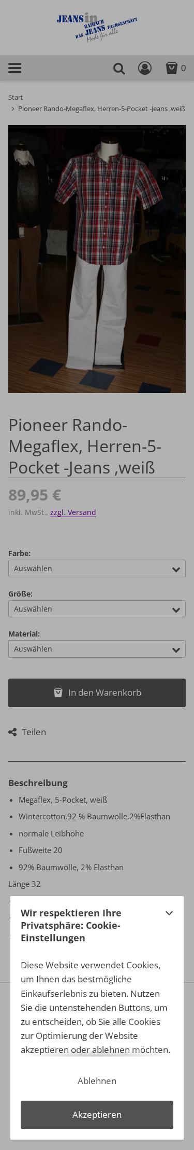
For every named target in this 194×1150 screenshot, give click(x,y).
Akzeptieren (97, 1114)
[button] (169, 928)
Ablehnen (97, 1081)
